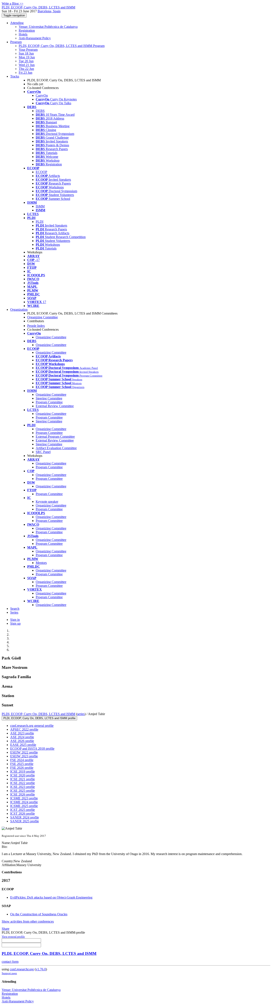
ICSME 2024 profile (24, 802)
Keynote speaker (47, 501)
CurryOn (42, 95)
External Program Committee (55, 436)
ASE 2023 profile (22, 733)
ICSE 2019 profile (22, 771)
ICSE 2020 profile (22, 775)
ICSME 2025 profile (24, 806)
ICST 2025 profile (22, 810)
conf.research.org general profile (32, 725)
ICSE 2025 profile (22, 790)
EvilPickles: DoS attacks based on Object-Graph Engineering (51, 897)
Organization (19, 309)
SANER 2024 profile (24, 817)
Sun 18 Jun (26, 53)
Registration (27, 30)
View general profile (13, 936)
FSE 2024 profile (21, 760)
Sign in (15, 619)
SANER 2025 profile (24, 821)
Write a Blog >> (12, 3)
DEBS (40, 111)
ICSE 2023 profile (22, 787)
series (81, 714)
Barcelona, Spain (49, 11)
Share (5, 928)
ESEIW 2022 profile (24, 752)
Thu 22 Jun (26, 69)
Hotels (23, 34)
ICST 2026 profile (22, 813)
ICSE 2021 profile (22, 779)
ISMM (40, 206)
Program (16, 42)
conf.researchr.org (22, 969)
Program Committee (49, 402)
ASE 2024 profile (22, 737)
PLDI (39, 221)
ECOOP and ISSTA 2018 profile (32, 748)
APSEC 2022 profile (24, 729)
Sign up (15, 623)
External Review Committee (55, 406)
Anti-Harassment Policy (35, 38)
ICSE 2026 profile (22, 794)
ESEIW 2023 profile (24, 756)
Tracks (14, 76)
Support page (9, 973)
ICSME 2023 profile (24, 798)
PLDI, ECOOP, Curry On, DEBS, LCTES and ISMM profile (39, 718)
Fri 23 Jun (25, 72)
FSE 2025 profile (21, 764)
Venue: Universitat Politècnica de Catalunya (48, 26)
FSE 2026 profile (21, 767)
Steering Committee (49, 398)
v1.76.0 (41, 969)
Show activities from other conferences (28, 921)
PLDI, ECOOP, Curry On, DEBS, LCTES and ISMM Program (62, 46)
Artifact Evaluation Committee (56, 448)
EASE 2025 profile (23, 745)
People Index (36, 325)
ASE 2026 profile (22, 741)
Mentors (41, 563)
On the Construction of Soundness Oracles (38, 914)
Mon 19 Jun (27, 57)
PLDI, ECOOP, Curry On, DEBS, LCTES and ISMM (38, 714)
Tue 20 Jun (26, 61)
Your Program (28, 49)
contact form (10, 961)
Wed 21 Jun (27, 65)
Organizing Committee (42, 317)
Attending (17, 23)
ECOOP (41, 172)
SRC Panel (43, 452)
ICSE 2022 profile (22, 783)
